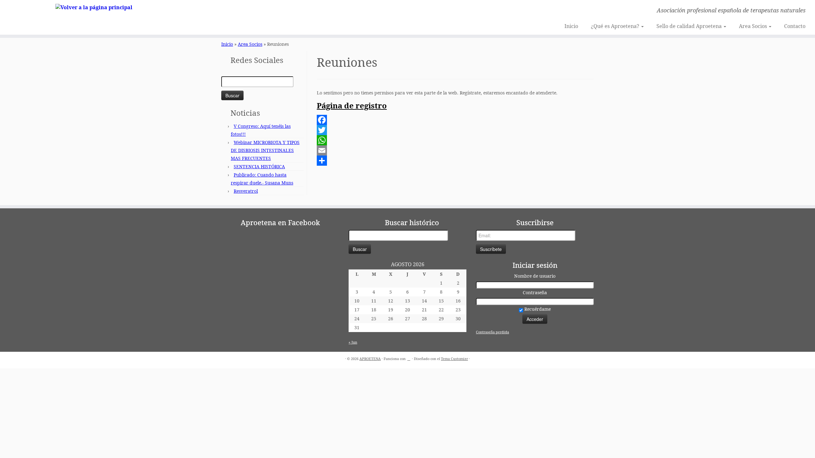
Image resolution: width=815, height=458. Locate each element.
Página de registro (352, 105)
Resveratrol (246, 191)
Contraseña (535, 292)
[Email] (455, 150)
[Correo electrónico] (219, 11)
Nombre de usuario (535, 276)
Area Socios (753, 26)
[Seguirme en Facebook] (228, 11)
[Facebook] (455, 120)
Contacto (794, 26)
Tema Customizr (454, 358)
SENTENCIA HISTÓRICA (259, 166)
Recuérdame (537, 309)
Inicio (571, 26)
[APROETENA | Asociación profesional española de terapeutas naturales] (94, 7)
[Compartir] (455, 161)
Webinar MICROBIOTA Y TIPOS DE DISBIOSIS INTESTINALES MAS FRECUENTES (265, 150)
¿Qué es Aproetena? (616, 26)
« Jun (353, 342)
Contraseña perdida (492, 332)
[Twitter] (455, 130)
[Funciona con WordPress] (409, 357)
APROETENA (370, 358)
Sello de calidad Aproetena (689, 26)
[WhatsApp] (455, 140)
